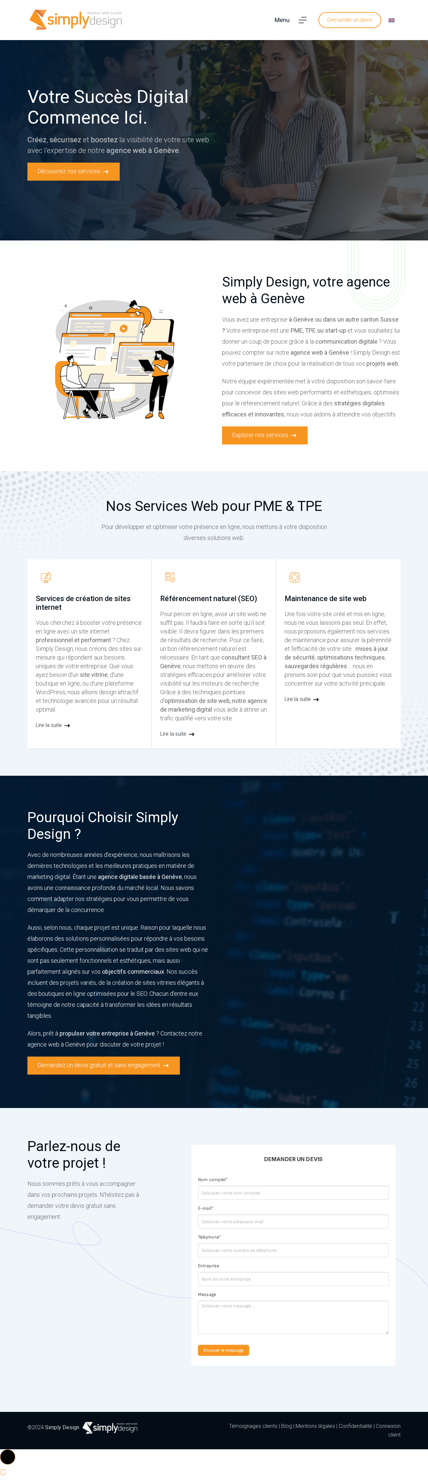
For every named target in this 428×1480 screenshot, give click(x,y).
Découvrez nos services (69, 171)
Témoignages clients (253, 1426)
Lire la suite (49, 725)
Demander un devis (349, 20)
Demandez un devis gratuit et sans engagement (99, 1065)
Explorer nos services (261, 434)
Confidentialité (355, 1426)
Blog (286, 1426)
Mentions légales (315, 1426)
